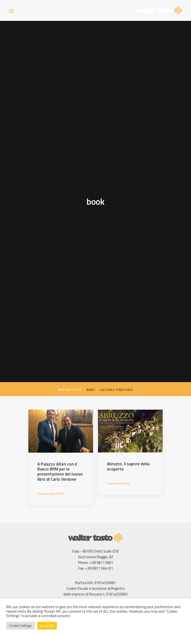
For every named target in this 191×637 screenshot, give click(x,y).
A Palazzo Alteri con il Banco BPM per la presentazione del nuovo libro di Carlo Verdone (60, 471)
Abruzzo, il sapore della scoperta (128, 466)
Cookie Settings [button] (20, 625)
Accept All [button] (47, 625)
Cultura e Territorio (116, 390)
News (91, 390)
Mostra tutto (70, 390)
